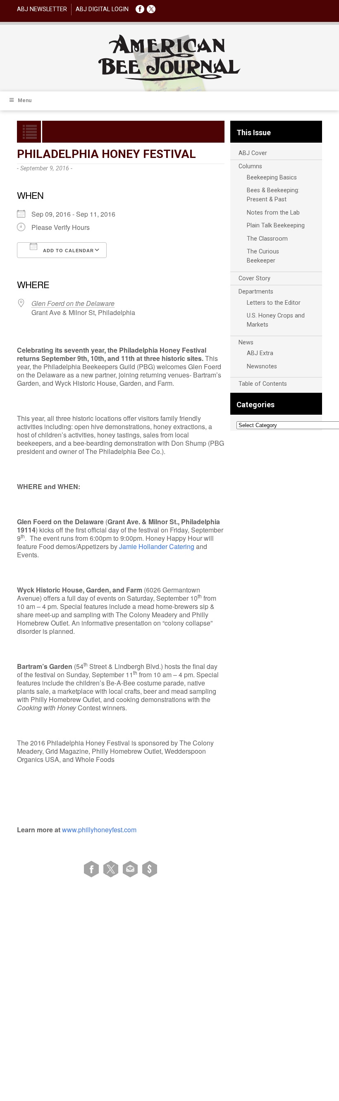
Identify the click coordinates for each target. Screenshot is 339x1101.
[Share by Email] (132, 868)
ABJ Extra (260, 353)
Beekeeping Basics (272, 177)
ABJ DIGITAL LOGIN (102, 9)
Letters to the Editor (274, 302)
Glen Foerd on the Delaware (73, 303)
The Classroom (267, 238)
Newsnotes (262, 366)
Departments (256, 291)
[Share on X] (112, 868)
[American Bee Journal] (169, 79)
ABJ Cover (253, 153)
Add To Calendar (67, 250)
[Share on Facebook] (93, 868)
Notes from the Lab (273, 212)
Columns (250, 166)
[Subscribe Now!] (149, 868)
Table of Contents (263, 383)
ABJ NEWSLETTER (42, 9)
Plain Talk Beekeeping (276, 225)
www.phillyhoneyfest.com (99, 829)
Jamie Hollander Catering (156, 546)
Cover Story (254, 278)
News (246, 342)
